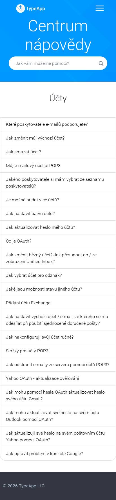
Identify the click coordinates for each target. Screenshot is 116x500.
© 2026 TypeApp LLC (23, 485)
